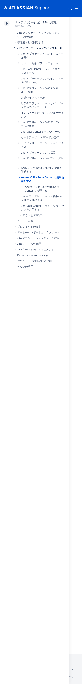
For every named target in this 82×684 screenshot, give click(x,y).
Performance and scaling (32, 255)
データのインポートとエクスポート (38, 232)
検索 (70, 8)
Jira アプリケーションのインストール (40, 48)
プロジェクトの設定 (29, 226)
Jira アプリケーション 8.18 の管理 (35, 22)
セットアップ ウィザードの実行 (40, 137)
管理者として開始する (30, 42)
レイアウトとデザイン (30, 215)
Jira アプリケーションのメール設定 (38, 238)
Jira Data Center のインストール (40, 131)
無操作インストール (33, 97)
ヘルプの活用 (25, 266)
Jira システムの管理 (29, 243)
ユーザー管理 (25, 220)
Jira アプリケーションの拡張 (38, 152)
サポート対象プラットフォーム (39, 63)
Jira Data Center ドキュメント (35, 249)
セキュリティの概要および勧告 (35, 260)
